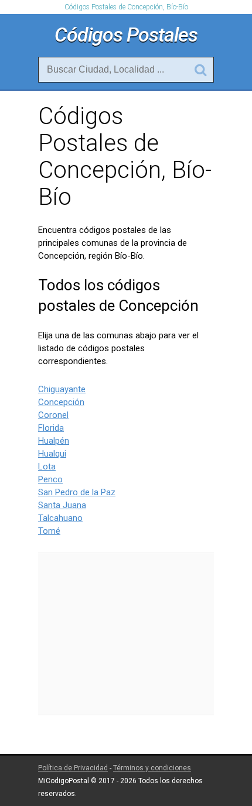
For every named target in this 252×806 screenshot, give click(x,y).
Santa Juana (62, 505)
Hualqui (52, 453)
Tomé (49, 531)
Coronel (53, 415)
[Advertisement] (126, 634)
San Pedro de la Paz (76, 492)
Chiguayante (62, 389)
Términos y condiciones (152, 768)
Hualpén (53, 440)
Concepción (61, 402)
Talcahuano (60, 518)
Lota (47, 466)
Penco (50, 479)
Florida (51, 428)
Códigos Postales (126, 34)
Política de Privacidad (73, 768)
